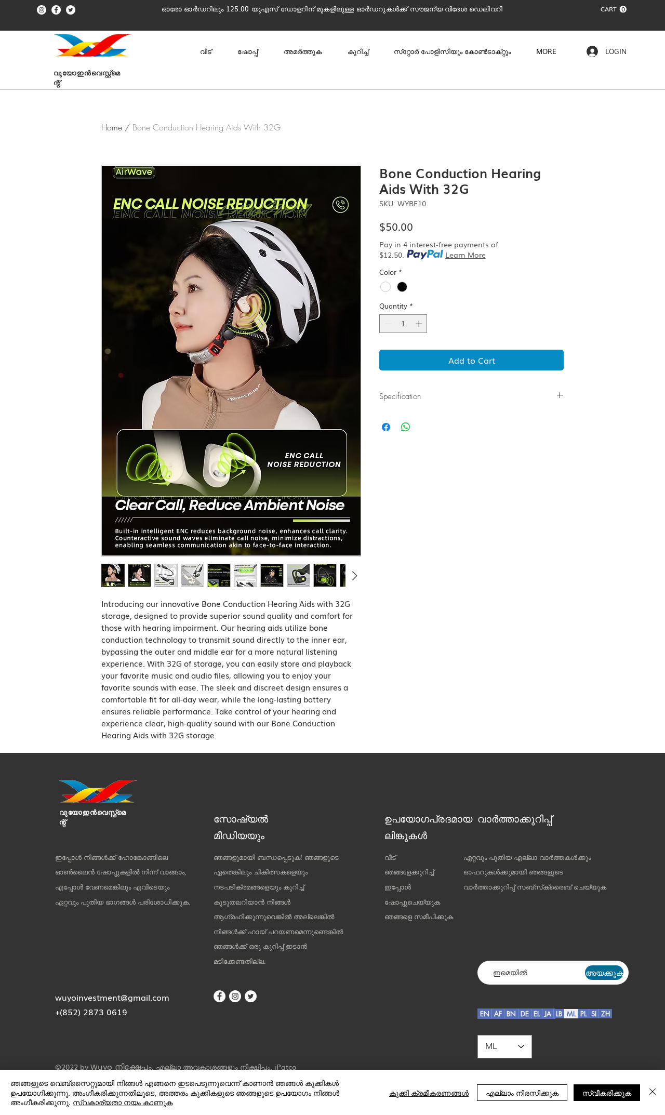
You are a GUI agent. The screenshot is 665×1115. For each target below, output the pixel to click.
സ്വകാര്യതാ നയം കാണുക (122, 1102)
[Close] (652, 1092)
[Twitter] (70, 10)
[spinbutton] (403, 324)
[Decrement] (387, 324)
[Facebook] (56, 10)
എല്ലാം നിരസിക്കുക (522, 1092)
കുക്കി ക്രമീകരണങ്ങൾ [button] (429, 1092)
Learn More (465, 254)
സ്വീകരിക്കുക (606, 1092)
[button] (614, 9)
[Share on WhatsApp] (406, 427)
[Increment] (420, 324)
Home (111, 127)
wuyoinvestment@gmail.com (112, 997)
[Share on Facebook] (386, 427)
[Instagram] (41, 10)
